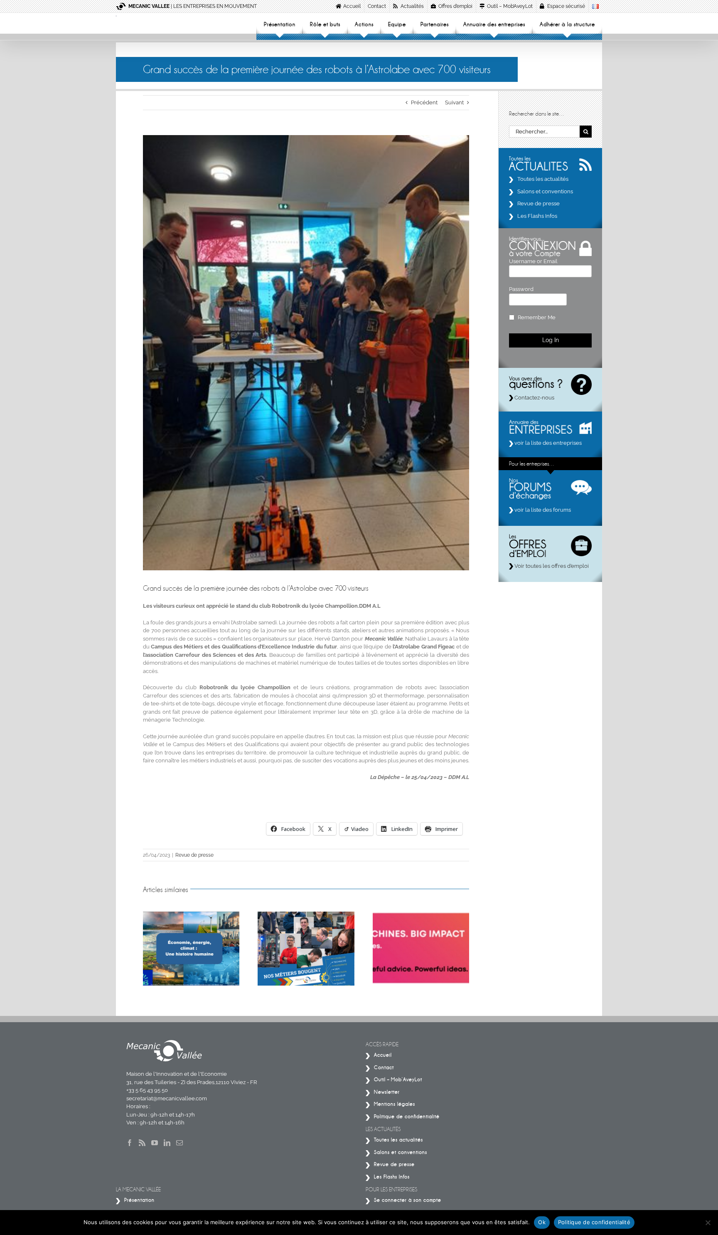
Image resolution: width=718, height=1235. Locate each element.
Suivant (454, 102)
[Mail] (179, 1142)
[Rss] (142, 1142)
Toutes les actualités (542, 179)
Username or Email (533, 261)
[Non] (707, 1222)
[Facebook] (129, 1142)
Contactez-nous (533, 397)
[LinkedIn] (167, 1142)
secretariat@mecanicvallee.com (166, 1098)
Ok (542, 1222)
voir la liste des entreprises (547, 443)
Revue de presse (194, 855)
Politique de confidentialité (594, 1222)
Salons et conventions (545, 191)
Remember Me (537, 317)
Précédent (424, 102)
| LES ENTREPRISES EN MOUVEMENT (192, 6)
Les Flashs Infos (537, 216)
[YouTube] (154, 1142)
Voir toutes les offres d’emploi (551, 566)
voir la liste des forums (542, 510)
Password (521, 289)
